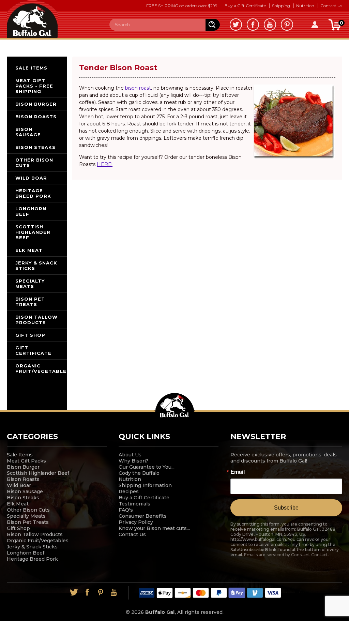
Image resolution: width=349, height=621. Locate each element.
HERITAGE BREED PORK (33, 193)
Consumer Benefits (143, 516)
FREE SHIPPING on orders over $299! (182, 5)
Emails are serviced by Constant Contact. (286, 554)
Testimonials (134, 504)
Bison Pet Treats (28, 522)
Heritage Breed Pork (32, 559)
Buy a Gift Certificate (245, 5)
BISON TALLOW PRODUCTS (36, 319)
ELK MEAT (29, 250)
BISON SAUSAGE (28, 131)
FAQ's (126, 510)
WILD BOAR (31, 178)
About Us (130, 455)
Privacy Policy (136, 522)
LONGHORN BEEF (30, 211)
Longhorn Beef (25, 553)
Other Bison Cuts (28, 510)
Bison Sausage (25, 491)
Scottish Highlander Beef (38, 473)
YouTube (270, 24)
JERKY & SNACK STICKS (36, 265)
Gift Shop (18, 528)
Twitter (236, 24)
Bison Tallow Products (35, 534)
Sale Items (20, 455)
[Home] (32, 18)
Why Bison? (133, 461)
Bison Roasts (23, 479)
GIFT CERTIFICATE (33, 350)
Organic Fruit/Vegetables (38, 540)
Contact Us (331, 5)
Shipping (281, 5)
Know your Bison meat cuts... (154, 528)
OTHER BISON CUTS (34, 162)
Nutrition (305, 5)
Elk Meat (18, 504)
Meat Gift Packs (26, 461)
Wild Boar (19, 485)
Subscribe (286, 508)
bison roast (138, 88)
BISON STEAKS (35, 147)
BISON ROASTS (36, 116)
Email (237, 471)
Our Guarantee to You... (146, 467)
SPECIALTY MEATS (30, 283)
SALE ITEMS (31, 68)
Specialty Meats (26, 516)
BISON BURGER (36, 104)
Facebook (253, 24)
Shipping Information (145, 485)
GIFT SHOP (30, 335)
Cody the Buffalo (139, 473)
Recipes (129, 491)
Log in (315, 25)
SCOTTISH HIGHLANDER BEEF (32, 232)
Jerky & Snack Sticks (32, 547)
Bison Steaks (23, 498)
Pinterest (287, 24)
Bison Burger (23, 467)
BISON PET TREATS (30, 301)
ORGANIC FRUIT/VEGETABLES (41, 368)
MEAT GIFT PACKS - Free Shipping (34, 86)
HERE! (104, 164)
